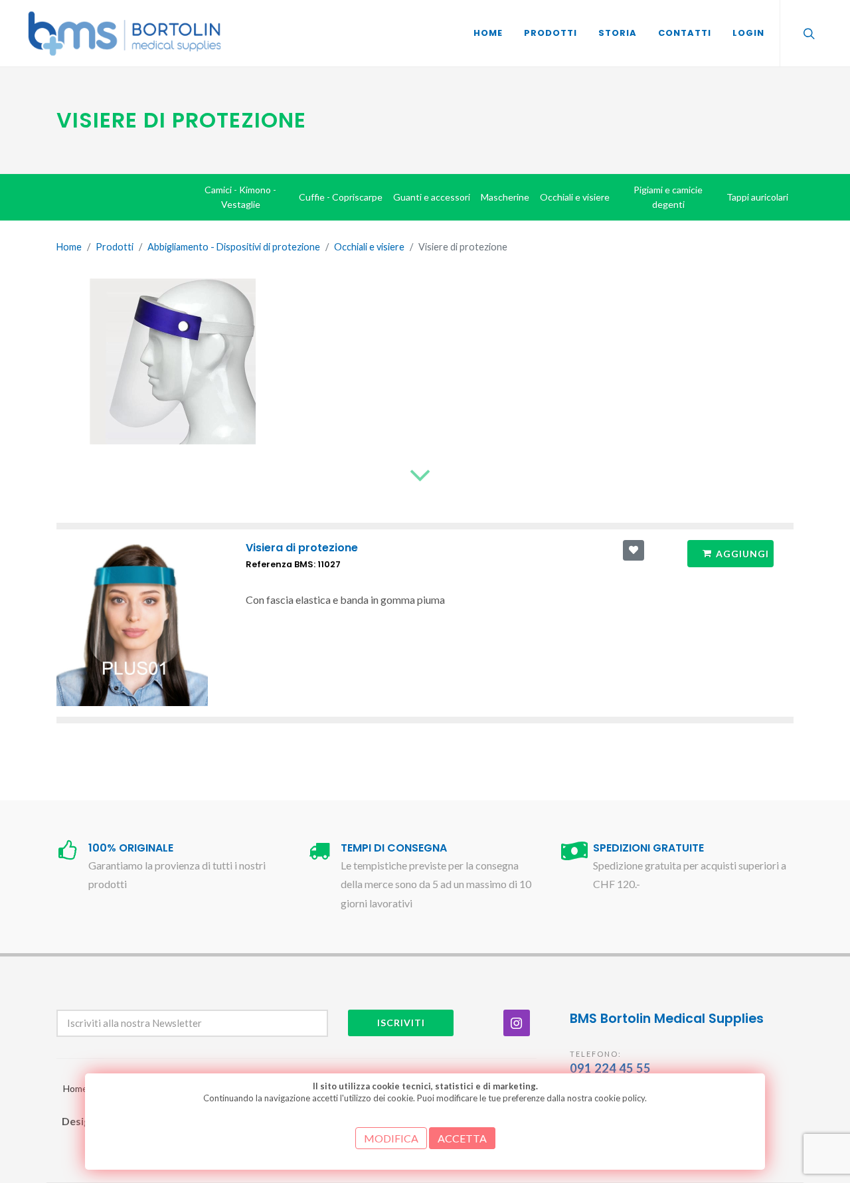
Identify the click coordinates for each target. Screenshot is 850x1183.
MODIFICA (391, 1138)
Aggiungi (742, 553)
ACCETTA (462, 1138)
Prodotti (114, 246)
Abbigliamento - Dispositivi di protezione (233, 246)
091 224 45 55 (610, 1068)
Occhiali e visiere (369, 246)
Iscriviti (401, 1022)
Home (69, 246)
